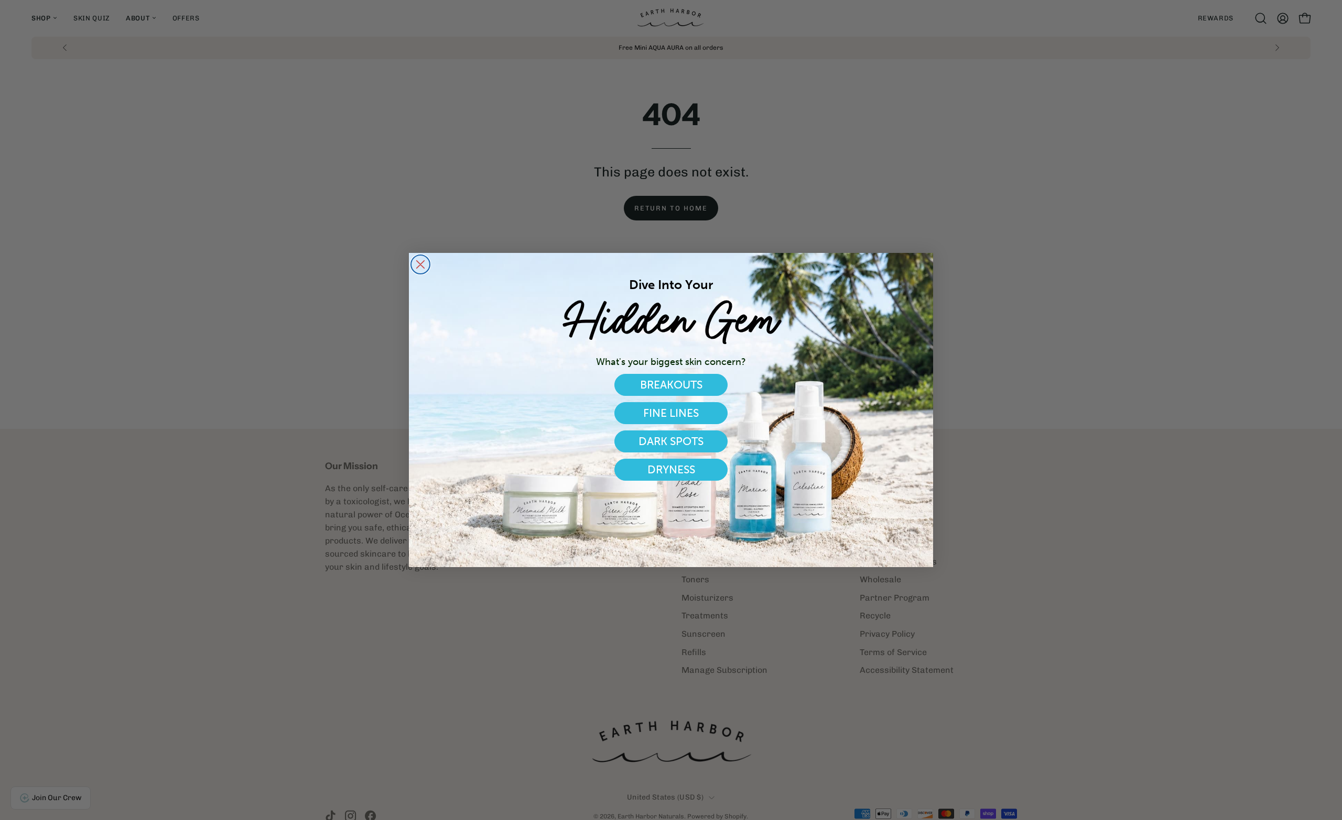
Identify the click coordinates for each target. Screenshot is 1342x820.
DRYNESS (671, 469)
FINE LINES (671, 412)
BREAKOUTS (671, 384)
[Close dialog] (420, 264)
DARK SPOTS (671, 441)
